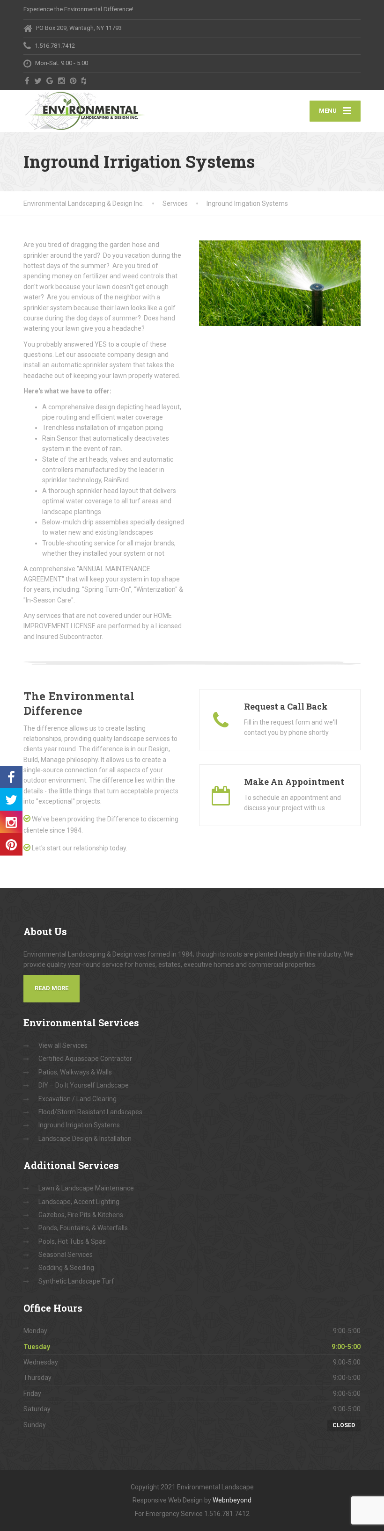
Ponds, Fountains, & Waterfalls (83, 1228)
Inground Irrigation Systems (79, 1125)
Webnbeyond (232, 1500)
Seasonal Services (65, 1254)
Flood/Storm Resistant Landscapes (90, 1112)
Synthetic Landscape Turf (76, 1281)
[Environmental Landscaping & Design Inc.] (85, 111)
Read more (51, 988)
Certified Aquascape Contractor (85, 1058)
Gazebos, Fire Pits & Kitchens (80, 1215)
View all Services (63, 1045)
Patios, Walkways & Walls (75, 1072)
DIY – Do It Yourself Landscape (83, 1085)
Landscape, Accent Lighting (78, 1201)
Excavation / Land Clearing (77, 1099)
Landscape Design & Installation (85, 1138)
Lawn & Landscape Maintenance (86, 1188)
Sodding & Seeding (66, 1267)
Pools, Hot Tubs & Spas (72, 1241)
